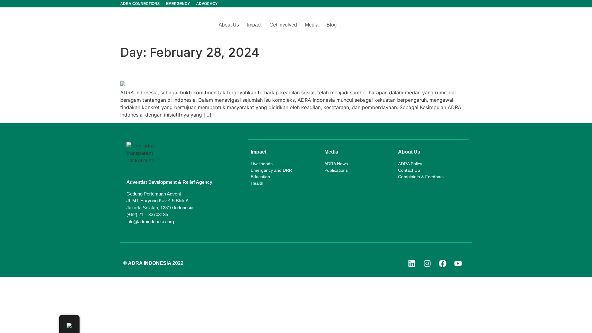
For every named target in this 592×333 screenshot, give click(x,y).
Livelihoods (262, 163)
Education (260, 176)
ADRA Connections (140, 4)
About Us (229, 24)
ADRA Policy (410, 163)
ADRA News (336, 163)
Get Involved (283, 24)
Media (312, 24)
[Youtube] (458, 263)
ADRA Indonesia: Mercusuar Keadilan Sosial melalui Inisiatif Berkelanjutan (291, 70)
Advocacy (207, 4)
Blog (332, 24)
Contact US (409, 170)
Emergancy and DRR (271, 170)
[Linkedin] (411, 263)
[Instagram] (427, 263)
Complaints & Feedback (421, 176)
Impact (254, 24)
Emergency (178, 4)
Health (257, 183)
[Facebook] (442, 263)
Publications (336, 170)
